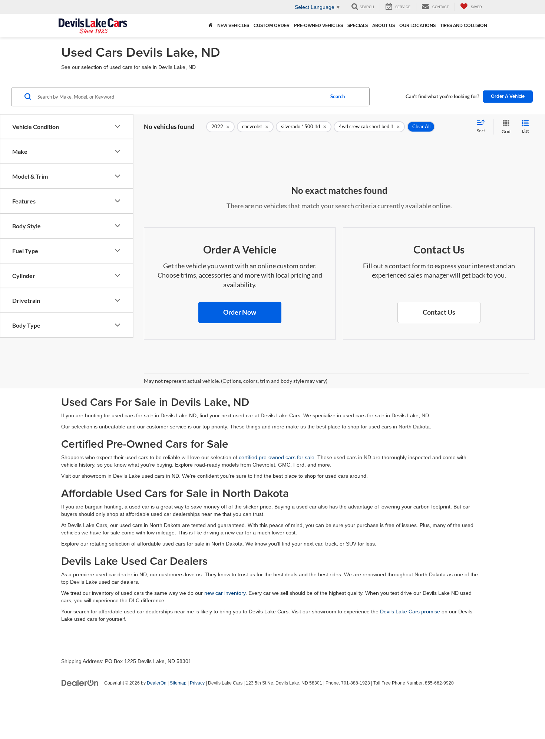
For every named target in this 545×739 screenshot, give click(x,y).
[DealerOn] (80, 683)
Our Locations (417, 25)
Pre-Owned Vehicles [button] (318, 25)
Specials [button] (357, 25)
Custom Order (272, 25)
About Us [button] (383, 25)
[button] (239, 312)
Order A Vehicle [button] (508, 96)
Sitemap (178, 683)
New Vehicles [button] (233, 25)
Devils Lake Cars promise (410, 611)
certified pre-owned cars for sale (276, 457)
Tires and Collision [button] (463, 25)
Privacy (197, 683)
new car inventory (224, 593)
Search (337, 96)
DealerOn (156, 683)
